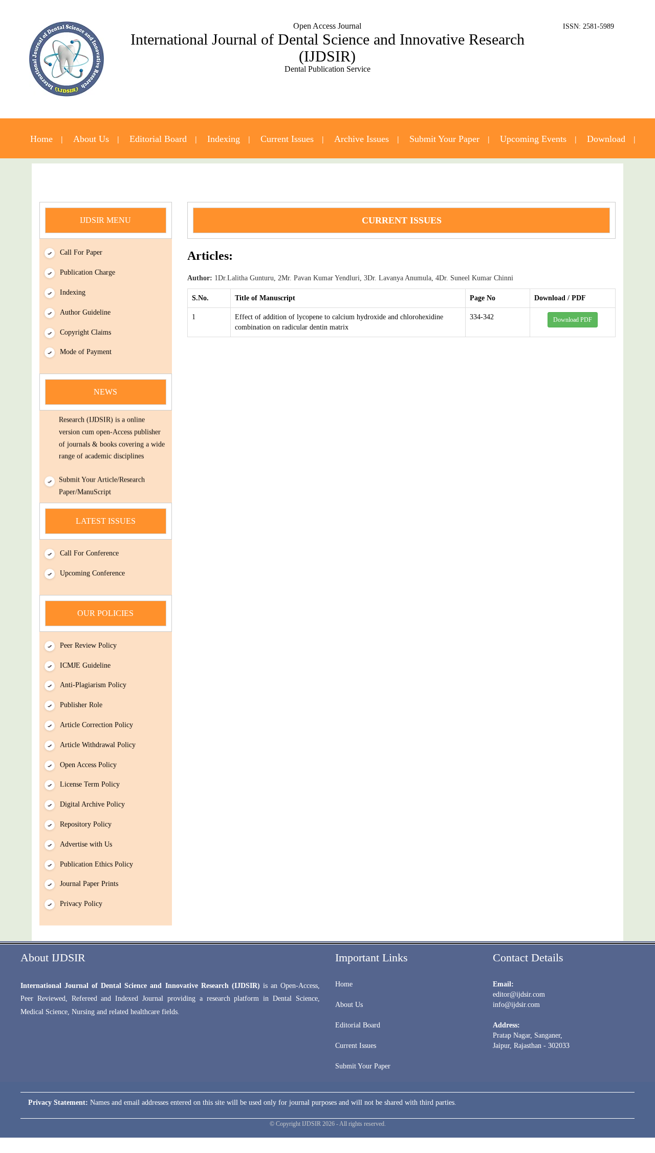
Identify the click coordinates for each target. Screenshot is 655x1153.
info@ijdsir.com (516, 1004)
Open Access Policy (88, 765)
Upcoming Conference (92, 573)
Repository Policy (86, 824)
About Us (91, 139)
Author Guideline (85, 312)
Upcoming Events (533, 139)
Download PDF (572, 319)
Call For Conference (89, 553)
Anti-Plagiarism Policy (93, 685)
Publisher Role (81, 705)
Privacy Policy (81, 904)
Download (606, 139)
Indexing (223, 139)
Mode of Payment (86, 352)
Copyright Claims (85, 332)
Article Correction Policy (96, 725)
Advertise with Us (86, 844)
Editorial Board (158, 139)
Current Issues (287, 139)
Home (41, 139)
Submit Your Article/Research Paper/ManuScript (102, 481)
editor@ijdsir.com (519, 994)
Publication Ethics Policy (96, 864)
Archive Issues (361, 139)
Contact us (327, 181)
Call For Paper (81, 252)
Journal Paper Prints (89, 884)
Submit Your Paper (444, 139)
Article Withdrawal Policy (98, 745)
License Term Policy (90, 784)
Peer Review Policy (88, 645)
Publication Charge (87, 272)
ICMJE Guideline (85, 665)
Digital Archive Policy (92, 804)
